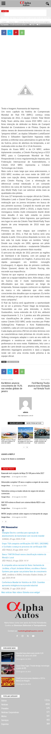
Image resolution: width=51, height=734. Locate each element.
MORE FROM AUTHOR (34, 423)
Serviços (4, 720)
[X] (10, 32)
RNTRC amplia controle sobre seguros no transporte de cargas (24, 514)
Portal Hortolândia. (39, 623)
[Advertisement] (25, 57)
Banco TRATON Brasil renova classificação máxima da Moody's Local (24, 556)
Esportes (5, 724)
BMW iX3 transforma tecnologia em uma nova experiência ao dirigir (25, 441)
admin (5, 25)
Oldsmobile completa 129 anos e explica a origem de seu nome (24, 482)
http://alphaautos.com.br (25, 415)
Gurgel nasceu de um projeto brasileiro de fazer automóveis (40, 441)
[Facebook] (4, 32)
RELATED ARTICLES (16, 423)
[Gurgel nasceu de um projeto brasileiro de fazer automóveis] (42, 433)
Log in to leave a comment (13, 459)
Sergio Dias (5, 477)
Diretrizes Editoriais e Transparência (30, 625)
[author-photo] (25, 403)
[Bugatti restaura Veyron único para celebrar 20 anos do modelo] (9, 433)
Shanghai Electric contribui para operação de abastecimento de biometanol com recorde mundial (23, 534)
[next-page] (27, 447)
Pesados (4, 708)
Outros (5, 11)
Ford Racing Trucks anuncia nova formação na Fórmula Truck (39, 386)
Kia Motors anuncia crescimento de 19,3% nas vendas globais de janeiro (11, 387)
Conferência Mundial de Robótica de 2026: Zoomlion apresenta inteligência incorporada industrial (23, 584)
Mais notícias (6, 592)
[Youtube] (33, 636)
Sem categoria (13, 362)
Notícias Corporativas (10, 712)
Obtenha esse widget (31, 592)
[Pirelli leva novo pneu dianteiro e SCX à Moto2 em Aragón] (7, 682)
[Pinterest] (16, 32)
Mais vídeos (17, 592)
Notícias (4, 704)
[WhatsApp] (22, 32)
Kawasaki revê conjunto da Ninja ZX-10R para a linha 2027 (22, 473)
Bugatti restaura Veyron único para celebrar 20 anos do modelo (8, 441)
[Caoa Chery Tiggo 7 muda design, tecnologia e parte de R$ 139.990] (7, 669)
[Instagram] (23, 636)
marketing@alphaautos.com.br (30, 631)
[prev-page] (24, 447)
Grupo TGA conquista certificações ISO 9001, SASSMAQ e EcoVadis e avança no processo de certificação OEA (25, 545)
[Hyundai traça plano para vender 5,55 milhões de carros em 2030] (7, 657)
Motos (4, 716)
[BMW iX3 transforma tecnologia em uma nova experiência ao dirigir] (25, 433)
